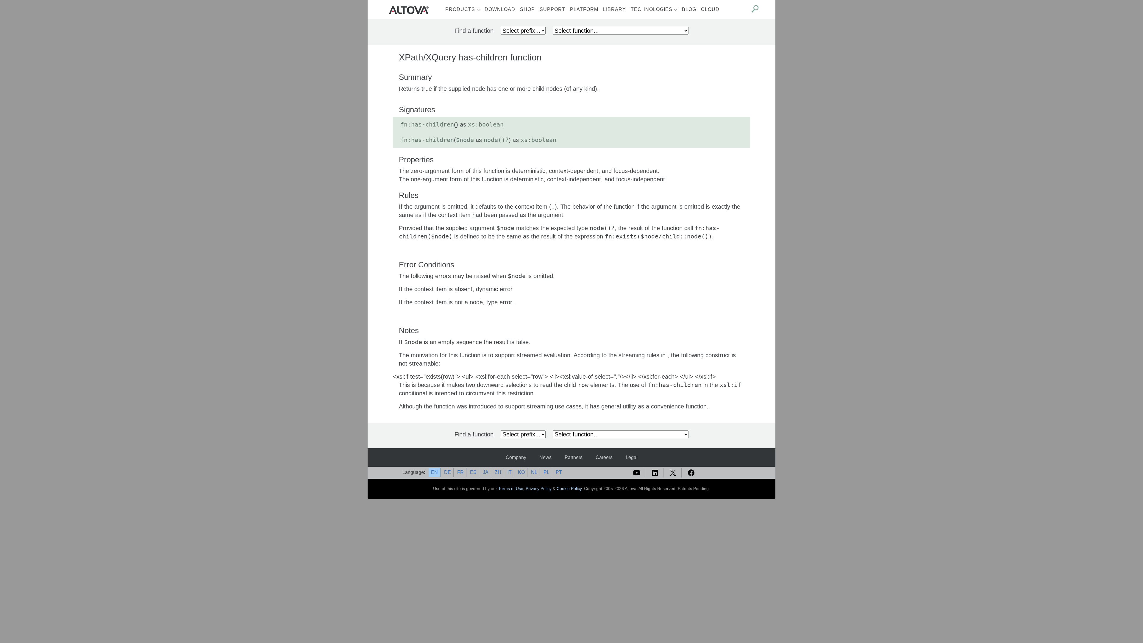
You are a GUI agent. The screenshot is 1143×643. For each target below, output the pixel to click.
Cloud (710, 9)
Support (552, 9)
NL (534, 472)
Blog (689, 9)
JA (485, 472)
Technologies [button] (651, 9)
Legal (632, 457)
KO (521, 472)
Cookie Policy (569, 488)
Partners (574, 457)
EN (434, 472)
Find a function (474, 30)
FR (460, 472)
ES (473, 472)
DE (447, 472)
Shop (527, 9)
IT (510, 472)
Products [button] (460, 9)
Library (614, 9)
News (545, 457)
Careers (604, 457)
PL (546, 472)
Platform (584, 9)
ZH (498, 472)
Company (516, 457)
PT (559, 472)
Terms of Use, (512, 488)
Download (500, 9)
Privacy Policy (539, 488)
